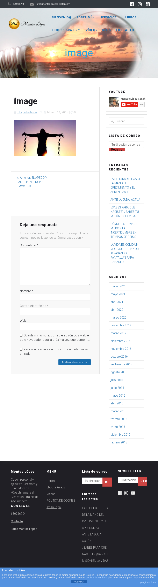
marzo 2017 (118, 333)
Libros (131, 17)
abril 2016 (116, 403)
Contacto (125, 30)
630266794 (18, 513)
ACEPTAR (79, 581)
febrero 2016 (118, 419)
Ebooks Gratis (64, 30)
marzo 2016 (118, 411)
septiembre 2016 (121, 364)
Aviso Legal (53, 507)
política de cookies (96, 577)
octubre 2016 (119, 356)
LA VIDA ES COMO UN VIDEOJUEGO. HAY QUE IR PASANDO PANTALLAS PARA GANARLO (125, 253)
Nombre (26, 291)
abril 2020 (116, 309)
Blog (106, 30)
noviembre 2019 (120, 325)
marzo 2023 (118, 286)
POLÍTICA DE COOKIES (60, 500)
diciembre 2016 (120, 341)
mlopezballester (27, 112)
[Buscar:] (126, 121)
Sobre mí (84, 17)
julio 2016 (116, 380)
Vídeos (91, 30)
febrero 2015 (118, 442)
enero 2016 (117, 426)
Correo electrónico (34, 306)
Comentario (29, 245)
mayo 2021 (117, 294)
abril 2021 (116, 302)
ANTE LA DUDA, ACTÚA (125, 199)
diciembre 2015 (120, 434)
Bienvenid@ (62, 17)
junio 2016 (117, 387)
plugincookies (148, 582)
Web (23, 320)
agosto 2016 (118, 372)
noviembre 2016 (120, 348)
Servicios (108, 17)
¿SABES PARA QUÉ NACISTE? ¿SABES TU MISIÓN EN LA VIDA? (124, 212)
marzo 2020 (118, 317)
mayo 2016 (117, 395)
